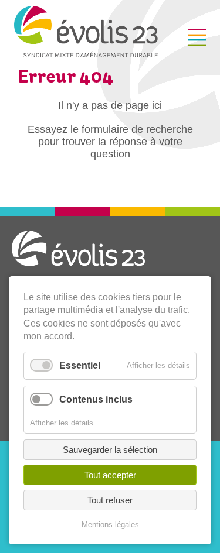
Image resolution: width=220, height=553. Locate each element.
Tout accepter (110, 475)
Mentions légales (110, 524)
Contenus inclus (96, 399)
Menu (197, 37)
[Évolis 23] (86, 54)
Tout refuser (110, 500)
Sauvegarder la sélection (110, 450)
